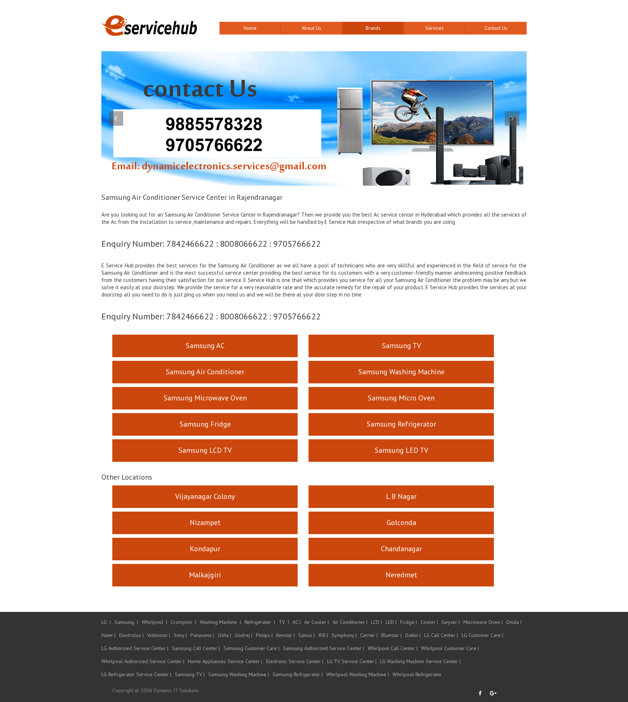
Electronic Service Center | (294, 661)
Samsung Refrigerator (401, 424)
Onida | (514, 622)
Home (250, 28)
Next (512, 118)
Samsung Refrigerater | (298, 674)
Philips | (264, 635)
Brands (373, 28)
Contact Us (495, 28)
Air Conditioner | (350, 622)
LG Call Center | (441, 635)
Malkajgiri (205, 575)
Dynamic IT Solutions (176, 690)
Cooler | (429, 622)
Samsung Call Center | (196, 648)
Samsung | (126, 622)
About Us (311, 28)
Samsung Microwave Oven (205, 398)
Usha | (224, 635)
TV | (284, 622)
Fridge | (408, 622)
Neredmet (401, 575)
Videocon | (158, 635)
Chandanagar (401, 548)
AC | (297, 622)
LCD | (376, 622)
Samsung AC (205, 345)
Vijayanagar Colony (205, 496)
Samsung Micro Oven (401, 398)
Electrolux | (131, 635)
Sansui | (306, 635)
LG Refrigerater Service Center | (136, 674)
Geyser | (451, 622)
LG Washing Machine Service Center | (420, 661)
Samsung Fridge (205, 424)
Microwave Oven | (483, 622)
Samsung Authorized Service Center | (323, 648)
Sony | (180, 635)
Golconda (401, 522)
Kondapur (205, 548)
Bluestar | (391, 635)
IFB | (323, 635)
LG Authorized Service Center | (134, 648)
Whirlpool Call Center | (393, 648)
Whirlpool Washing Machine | (357, 674)
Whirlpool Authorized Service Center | (142, 661)
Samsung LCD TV (205, 450)
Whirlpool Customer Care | (450, 648)
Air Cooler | (316, 622)
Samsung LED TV (401, 450)
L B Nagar (401, 496)
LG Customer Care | (482, 635)
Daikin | (412, 635)
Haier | (108, 635)
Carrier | (369, 635)
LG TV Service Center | (352, 661)
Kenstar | (285, 635)
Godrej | (243, 635)
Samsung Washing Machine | (238, 674)
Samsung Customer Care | (251, 648)
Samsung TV (401, 345)
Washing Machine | (220, 622)
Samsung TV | (190, 674)
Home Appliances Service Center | (225, 661)
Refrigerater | (260, 622)
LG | (106, 622)
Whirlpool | (154, 622)
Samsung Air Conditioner (205, 371)
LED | (391, 622)
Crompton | (183, 622)
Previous (116, 118)
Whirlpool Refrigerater (417, 674)
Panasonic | (202, 635)
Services (434, 28)
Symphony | (344, 635)
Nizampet (205, 522)
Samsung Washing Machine (401, 371)
